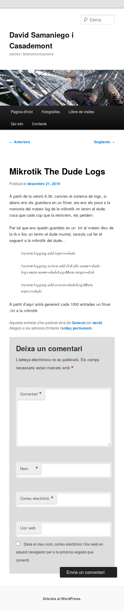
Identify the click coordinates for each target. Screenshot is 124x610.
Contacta (39, 123)
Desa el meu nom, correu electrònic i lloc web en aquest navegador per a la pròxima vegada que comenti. (59, 551)
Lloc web (28, 528)
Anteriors (19, 141)
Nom (29, 468)
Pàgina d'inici (22, 111)
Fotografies (51, 111)
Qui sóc (17, 123)
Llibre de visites (81, 111)
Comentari (31, 394)
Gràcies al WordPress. (62, 598)
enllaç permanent (76, 328)
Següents (104, 141)
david (97, 322)
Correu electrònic (37, 498)
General (78, 322)
